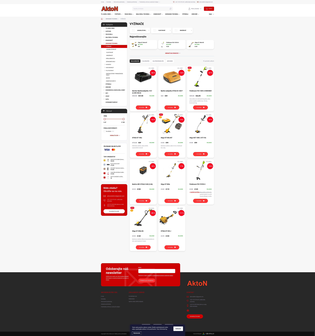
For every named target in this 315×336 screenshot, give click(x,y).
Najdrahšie (145, 61)
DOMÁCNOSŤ (109, 40)
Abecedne (170, 61)
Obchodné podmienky (119, 2)
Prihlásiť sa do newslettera (146, 280)
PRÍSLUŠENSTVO (110, 58)
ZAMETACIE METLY (111, 81)
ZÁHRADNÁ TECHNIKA (111, 43)
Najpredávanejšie (158, 61)
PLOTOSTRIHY (110, 70)
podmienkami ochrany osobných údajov (163, 275)
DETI (107, 93)
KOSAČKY (108, 64)
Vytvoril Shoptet (197, 333)
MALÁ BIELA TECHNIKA (112, 37)
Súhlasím (178, 329)
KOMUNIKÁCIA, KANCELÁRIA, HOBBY (115, 90)
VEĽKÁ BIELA (109, 34)
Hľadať (170, 8)
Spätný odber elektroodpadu (136, 301)
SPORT (107, 96)
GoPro (107, 99)
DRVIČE (108, 78)
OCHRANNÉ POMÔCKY (112, 102)
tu (166, 329)
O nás (102, 2)
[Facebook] (188, 310)
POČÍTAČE (108, 31)
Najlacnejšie (135, 61)
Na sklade (109, 131)
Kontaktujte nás (133, 296)
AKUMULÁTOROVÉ (111, 49)
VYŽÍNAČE (108, 46)
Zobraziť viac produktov (171, 53)
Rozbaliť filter (114, 135)
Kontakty (108, 2)
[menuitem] (107, 14)
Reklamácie (132, 299)
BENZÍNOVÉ (109, 55)
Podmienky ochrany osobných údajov (148, 2)
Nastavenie (136, 333)
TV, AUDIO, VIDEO (110, 28)
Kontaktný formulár (114, 211)
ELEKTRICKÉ (109, 52)
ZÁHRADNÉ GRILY (110, 61)
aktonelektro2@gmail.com (115, 196)
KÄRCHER (108, 87)
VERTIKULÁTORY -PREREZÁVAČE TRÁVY (114, 74)
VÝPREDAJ (108, 84)
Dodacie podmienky (132, 2)
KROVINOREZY (110, 67)
